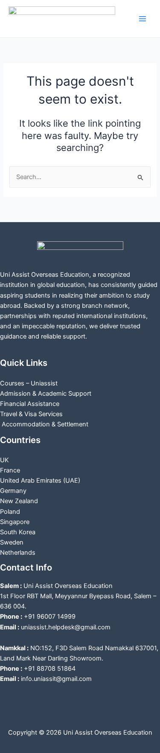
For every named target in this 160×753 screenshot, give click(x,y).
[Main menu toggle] (142, 19)
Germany (13, 491)
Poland (10, 512)
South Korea (17, 532)
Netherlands (17, 552)
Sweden (11, 542)
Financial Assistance (29, 404)
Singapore (14, 522)
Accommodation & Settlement (44, 424)
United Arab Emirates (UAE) (40, 480)
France (10, 470)
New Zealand (19, 501)
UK (4, 460)
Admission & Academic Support (45, 393)
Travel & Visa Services (31, 414)
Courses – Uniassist (29, 383)
